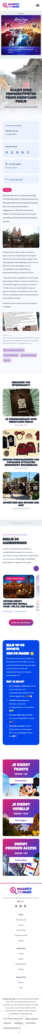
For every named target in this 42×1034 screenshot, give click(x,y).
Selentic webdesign (31, 1019)
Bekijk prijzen (8, 611)
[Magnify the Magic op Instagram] (20, 907)
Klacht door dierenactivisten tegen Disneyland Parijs (21, 96)
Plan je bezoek (21, 920)
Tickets (21, 925)
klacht (7, 360)
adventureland (11, 355)
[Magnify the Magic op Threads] (25, 907)
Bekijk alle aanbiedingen (21, 622)
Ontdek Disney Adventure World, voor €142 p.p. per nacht (18, 604)
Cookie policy (18, 1023)
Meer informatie (20, 611)
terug (22, 77)
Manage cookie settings (12, 1028)
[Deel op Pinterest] (28, 152)
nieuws (7, 190)
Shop (21, 987)
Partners (21, 982)
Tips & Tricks (21, 930)
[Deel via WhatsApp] (23, 152)
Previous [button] (30, 568)
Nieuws (23, 81)
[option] (19, 595)
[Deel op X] (12, 152)
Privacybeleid (31, 1023)
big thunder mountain (13, 350)
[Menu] (37, 5)
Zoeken (21, 969)
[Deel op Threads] (17, 152)
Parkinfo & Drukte (21, 935)
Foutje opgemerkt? (16, 179)
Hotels (21, 959)
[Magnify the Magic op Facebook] (16, 907)
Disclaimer (7, 1023)
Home (16, 81)
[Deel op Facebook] (7, 152)
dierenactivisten (28, 355)
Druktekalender (21, 964)
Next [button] (36, 568)
